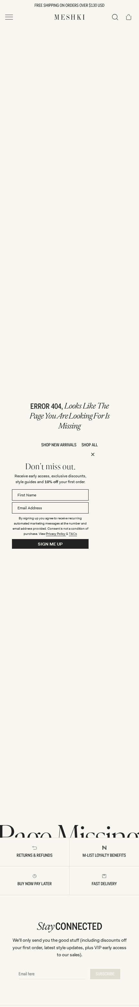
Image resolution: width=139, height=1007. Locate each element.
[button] (115, 17)
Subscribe (105, 974)
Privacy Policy (56, 534)
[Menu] (9, 17)
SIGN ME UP (50, 544)
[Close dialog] (93, 454)
